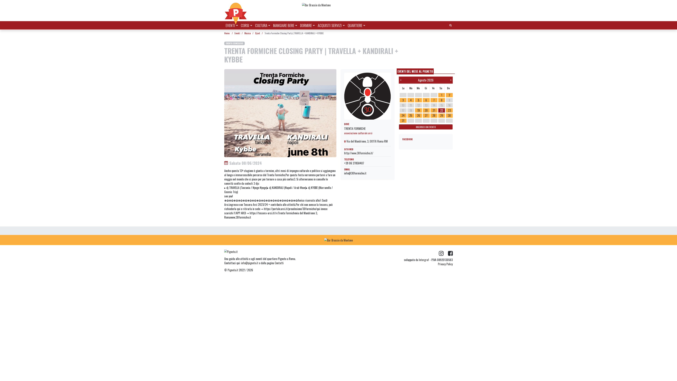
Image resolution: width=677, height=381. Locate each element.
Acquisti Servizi (330, 25)
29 (441, 115)
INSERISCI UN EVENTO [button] (426, 127)
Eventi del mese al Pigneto (415, 71)
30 (449, 115)
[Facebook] (450, 253)
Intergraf (424, 260)
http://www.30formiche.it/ (358, 153)
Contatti (279, 263)
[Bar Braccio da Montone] (377, 5)
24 (403, 115)
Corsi (245, 25)
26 (418, 115)
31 (403, 121)
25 (410, 115)
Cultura (261, 25)
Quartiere (355, 25)
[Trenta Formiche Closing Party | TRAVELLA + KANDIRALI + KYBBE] (280, 113)
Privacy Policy (445, 264)
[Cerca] (450, 25)
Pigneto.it (233, 270)
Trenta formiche (355, 128)
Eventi (230, 25)
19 (418, 110)
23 (449, 110)
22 (441, 110)
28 (433, 115)
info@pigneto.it (249, 263)
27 (426, 115)
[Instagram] (443, 253)
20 (426, 110)
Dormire (306, 25)
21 (434, 110)
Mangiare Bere (283, 25)
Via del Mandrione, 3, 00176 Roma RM (367, 141)
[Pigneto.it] (236, 11)
